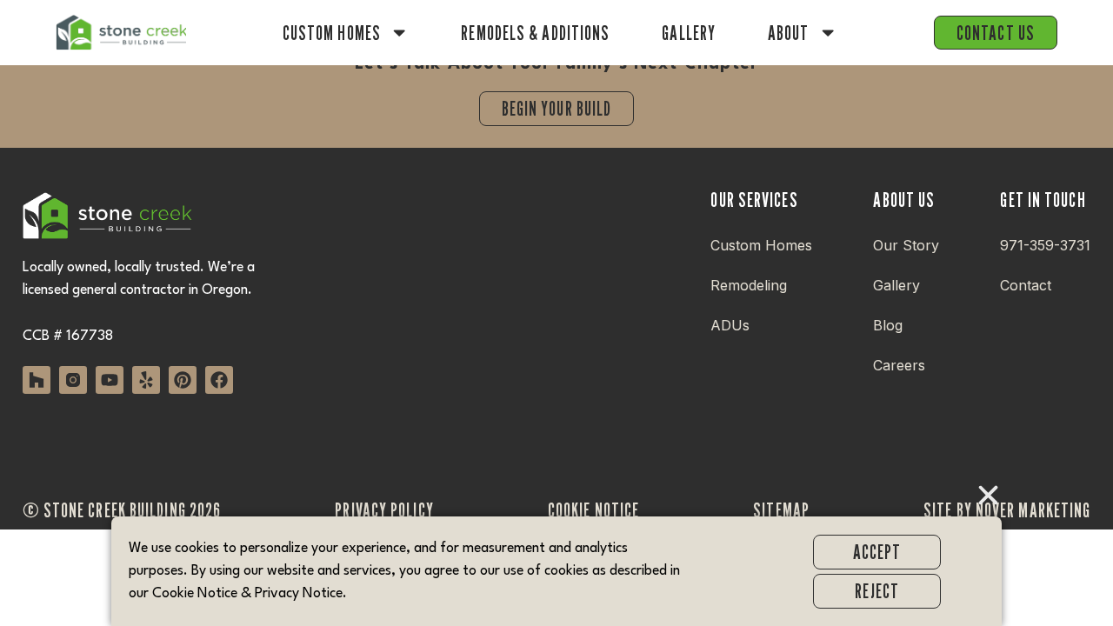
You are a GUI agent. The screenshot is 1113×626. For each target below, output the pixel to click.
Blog (888, 325)
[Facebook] (219, 380)
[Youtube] (109, 380)
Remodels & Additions (535, 32)
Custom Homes (332, 32)
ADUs (730, 325)
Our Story (906, 245)
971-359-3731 (1045, 245)
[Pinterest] (183, 380)
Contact (1025, 285)
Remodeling (748, 285)
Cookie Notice (194, 594)
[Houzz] (36, 380)
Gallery (689, 32)
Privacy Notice (299, 594)
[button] (988, 495)
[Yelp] (146, 380)
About (789, 32)
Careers (899, 365)
